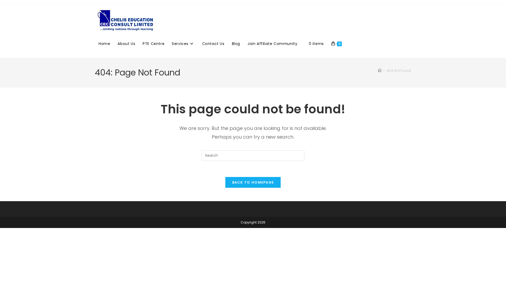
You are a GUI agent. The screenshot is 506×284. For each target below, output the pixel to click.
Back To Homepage (253, 182)
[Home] (379, 70)
